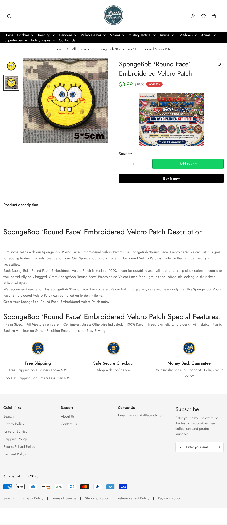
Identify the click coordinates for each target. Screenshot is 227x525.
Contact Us (69, 423)
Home (59, 49)
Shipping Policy (15, 439)
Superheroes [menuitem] (13, 40)
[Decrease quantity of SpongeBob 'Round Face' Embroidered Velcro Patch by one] (124, 164)
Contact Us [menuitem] (67, 40)
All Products (80, 49)
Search (8, 416)
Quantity (125, 153)
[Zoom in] (99, 68)
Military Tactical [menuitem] (140, 35)
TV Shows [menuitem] (185, 35)
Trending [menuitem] (44, 35)
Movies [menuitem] (115, 35)
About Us (67, 416)
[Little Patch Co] (113, 16)
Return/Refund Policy (19, 446)
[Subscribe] (219, 447)
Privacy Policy (13, 423)
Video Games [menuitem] (91, 35)
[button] (214, 16)
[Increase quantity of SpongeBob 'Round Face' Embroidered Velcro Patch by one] (143, 164)
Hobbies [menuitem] (23, 35)
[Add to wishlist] (219, 64)
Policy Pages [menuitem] (40, 40)
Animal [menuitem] (206, 35)
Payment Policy (14, 454)
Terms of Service (15, 431)
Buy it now (171, 178)
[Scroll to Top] (218, 501)
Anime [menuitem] (164, 35)
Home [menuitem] (8, 35)
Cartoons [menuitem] (65, 35)
